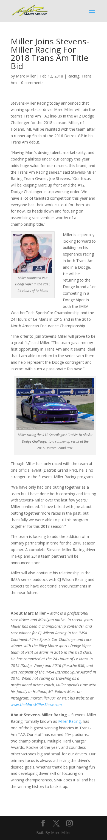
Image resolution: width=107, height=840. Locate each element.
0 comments (32, 82)
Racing (73, 76)
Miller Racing (69, 721)
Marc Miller (26, 76)
